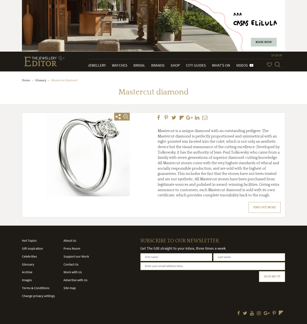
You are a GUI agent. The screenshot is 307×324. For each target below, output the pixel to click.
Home (26, 80)
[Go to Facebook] (238, 313)
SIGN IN (276, 55)
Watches (119, 65)
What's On (221, 65)
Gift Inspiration (32, 248)
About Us (69, 240)
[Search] (277, 64)
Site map (69, 288)
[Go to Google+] (267, 313)
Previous (32, 147)
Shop (175, 65)
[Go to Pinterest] (274, 313)
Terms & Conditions (35, 288)
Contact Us (71, 264)
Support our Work (76, 256)
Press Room (71, 248)
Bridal (139, 65)
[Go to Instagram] (259, 313)
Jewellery (97, 65)
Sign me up (272, 276)
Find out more (264, 207)
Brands (158, 65)
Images (27, 280)
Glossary (40, 80)
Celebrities (29, 256)
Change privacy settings (38, 296)
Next (144, 147)
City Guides (196, 65)
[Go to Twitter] (245, 313)
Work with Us (72, 272)
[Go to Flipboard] (281, 313)
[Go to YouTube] (252, 313)
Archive (27, 272)
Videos (243, 65)
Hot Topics (29, 240)
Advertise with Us (75, 280)
